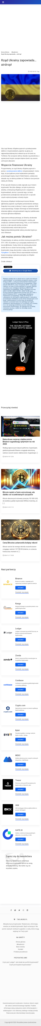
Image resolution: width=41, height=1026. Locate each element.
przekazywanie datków (14, 171)
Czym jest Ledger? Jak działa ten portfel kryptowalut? (21, 962)
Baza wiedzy (20, 947)
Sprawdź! (20, 588)
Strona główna (20, 942)
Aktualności (14, 52)
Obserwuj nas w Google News (21, 271)
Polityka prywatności (20, 952)
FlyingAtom (5, 252)
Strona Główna (5, 52)
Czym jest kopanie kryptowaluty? (20, 965)
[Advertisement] (20, 25)
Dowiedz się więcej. (22, 592)
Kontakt (20, 949)
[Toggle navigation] (3, 2)
